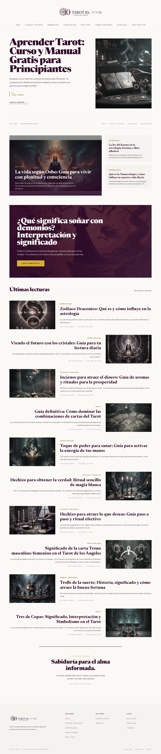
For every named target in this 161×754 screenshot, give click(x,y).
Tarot (18, 25)
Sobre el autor (102, 719)
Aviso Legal (132, 719)
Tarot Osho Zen (139, 25)
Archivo (99, 723)
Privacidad (131, 723)
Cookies (130, 728)
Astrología (122, 25)
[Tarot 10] (80, 11)
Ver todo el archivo (143, 290)
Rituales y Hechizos (34, 25)
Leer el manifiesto (31, 263)
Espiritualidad (70, 25)
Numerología (53, 25)
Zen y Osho (86, 25)
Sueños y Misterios (103, 25)
